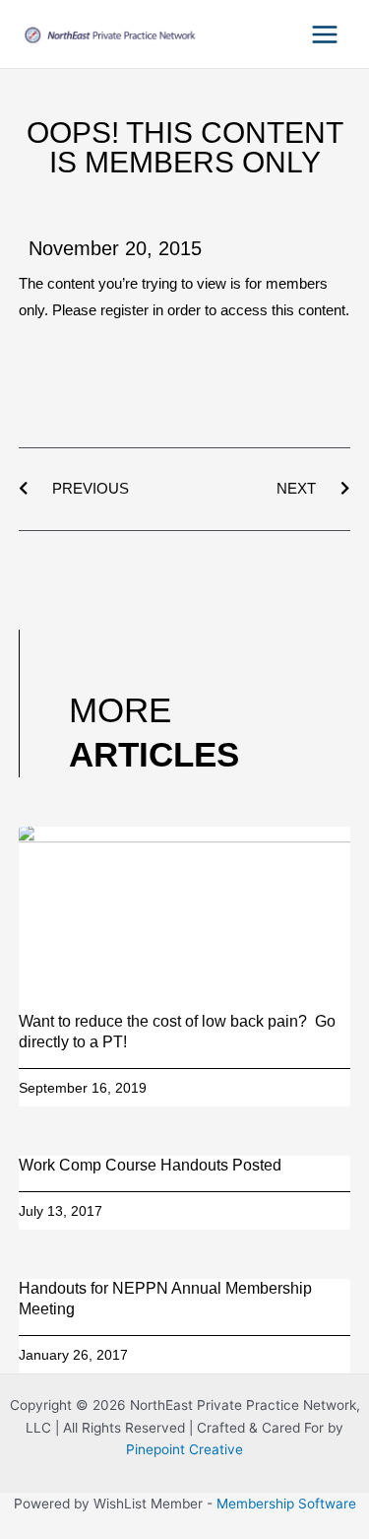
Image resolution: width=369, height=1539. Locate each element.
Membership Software (286, 1503)
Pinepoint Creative (184, 1449)
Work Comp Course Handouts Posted (150, 1165)
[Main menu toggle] (325, 34)
